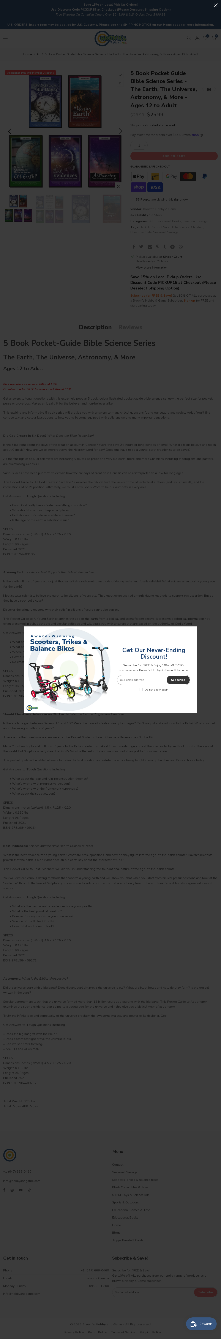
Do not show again (156, 689)
